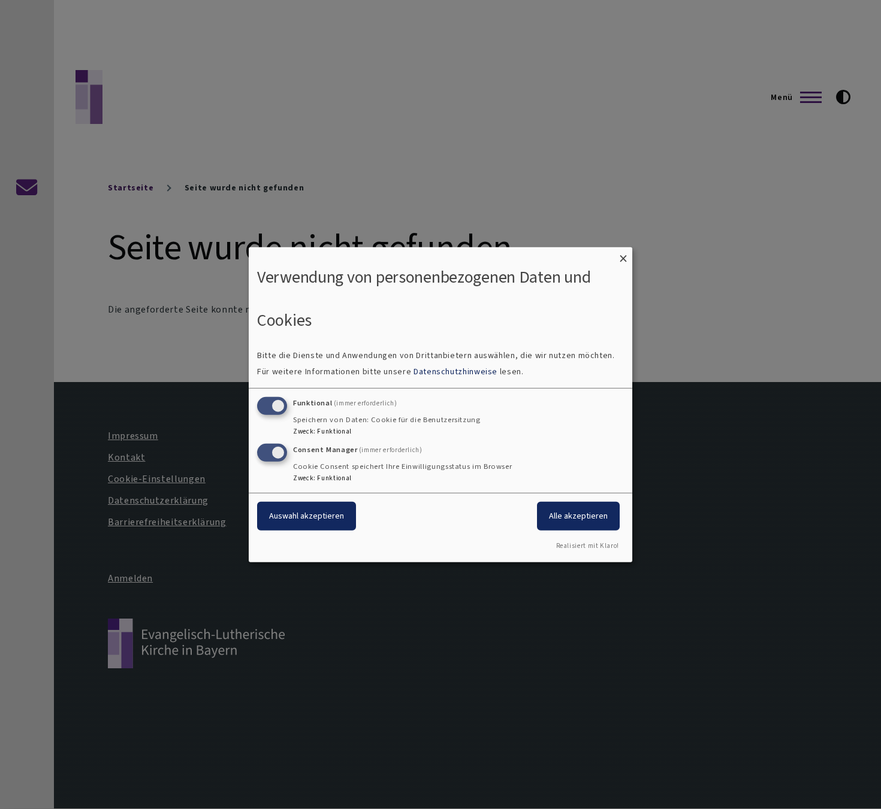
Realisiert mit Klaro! (587, 545)
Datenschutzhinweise (455, 371)
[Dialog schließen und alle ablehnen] (623, 254)
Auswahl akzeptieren (306, 516)
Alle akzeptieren (578, 516)
